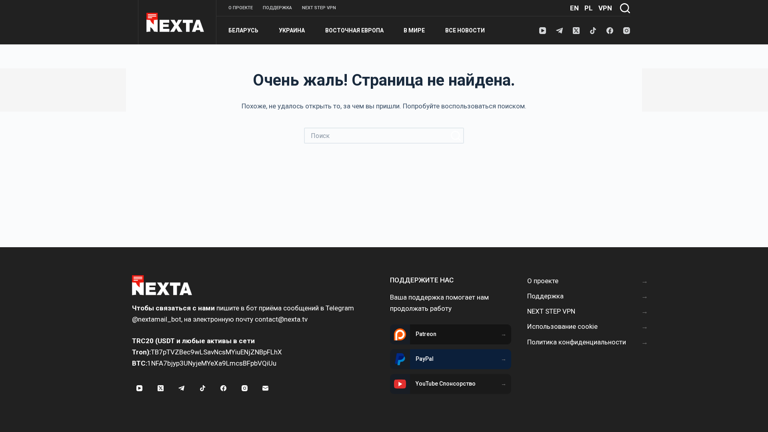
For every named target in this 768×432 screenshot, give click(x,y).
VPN (605, 8)
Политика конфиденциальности (576, 342)
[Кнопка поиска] (456, 136)
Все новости (465, 30)
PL (588, 8)
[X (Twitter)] (576, 30)
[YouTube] (542, 30)
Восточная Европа (354, 30)
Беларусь (243, 30)
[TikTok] (593, 30)
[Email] (265, 388)
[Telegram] (559, 30)
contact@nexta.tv (281, 319)
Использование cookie (562, 326)
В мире (414, 30)
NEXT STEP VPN (319, 7)
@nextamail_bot (156, 319)
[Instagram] (626, 30)
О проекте (240, 7)
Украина (292, 30)
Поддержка (277, 7)
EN (574, 8)
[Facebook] (609, 30)
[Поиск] (625, 8)
